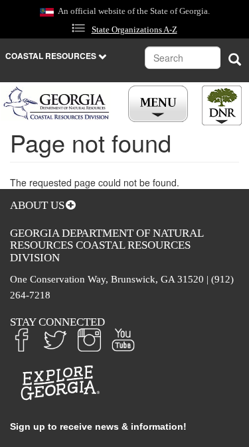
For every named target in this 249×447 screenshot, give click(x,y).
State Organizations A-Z (134, 29)
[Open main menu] (160, 104)
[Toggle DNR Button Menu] (222, 105)
